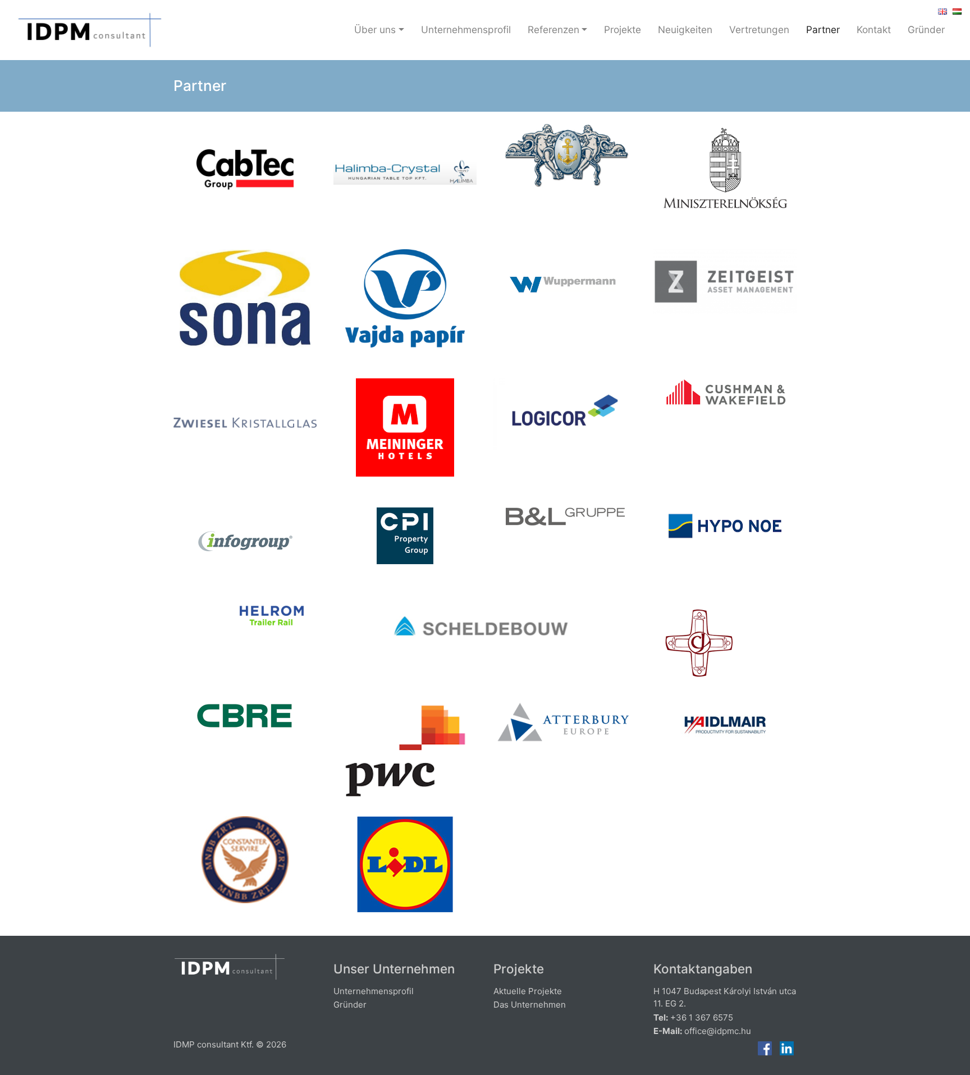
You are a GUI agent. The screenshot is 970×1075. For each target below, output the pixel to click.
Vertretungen (759, 29)
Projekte (622, 29)
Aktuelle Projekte (527, 991)
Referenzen (553, 29)
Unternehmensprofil (466, 29)
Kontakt (874, 29)
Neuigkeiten (685, 29)
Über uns (375, 29)
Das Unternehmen (529, 1004)
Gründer (926, 29)
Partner (823, 29)
